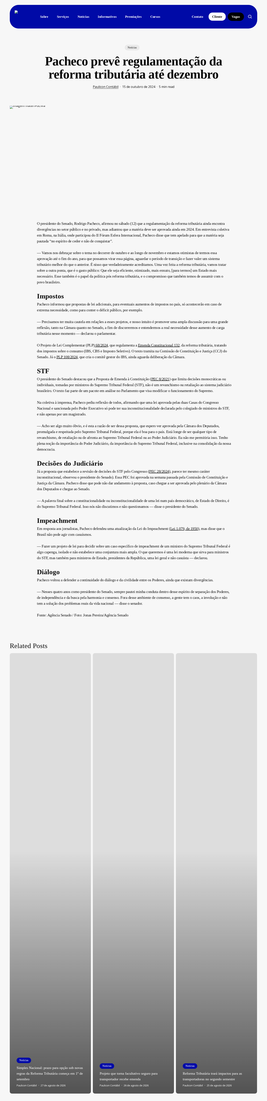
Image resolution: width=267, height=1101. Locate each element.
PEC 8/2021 (160, 379)
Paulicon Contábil (105, 87)
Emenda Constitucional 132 (159, 345)
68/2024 (101, 345)
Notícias (132, 47)
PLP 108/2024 (67, 357)
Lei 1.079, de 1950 (184, 528)
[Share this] (24, 225)
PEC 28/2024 (159, 471)
